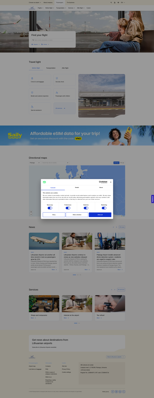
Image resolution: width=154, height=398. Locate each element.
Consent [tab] (53, 187)
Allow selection (77, 214)
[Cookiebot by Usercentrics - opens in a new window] (100, 182)
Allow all (100, 214)
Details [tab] (77, 187)
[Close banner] (110, 182)
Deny (53, 214)
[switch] (68, 208)
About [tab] (101, 187)
